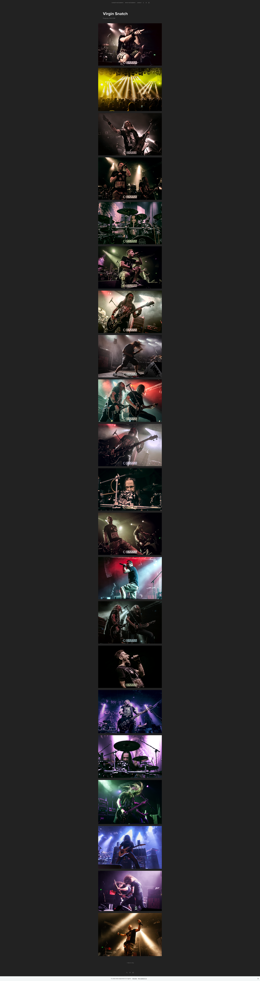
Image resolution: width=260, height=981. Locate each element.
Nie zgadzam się (142, 978)
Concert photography (117, 2)
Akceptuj (134, 978)
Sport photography (130, 2)
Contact (139, 2)
